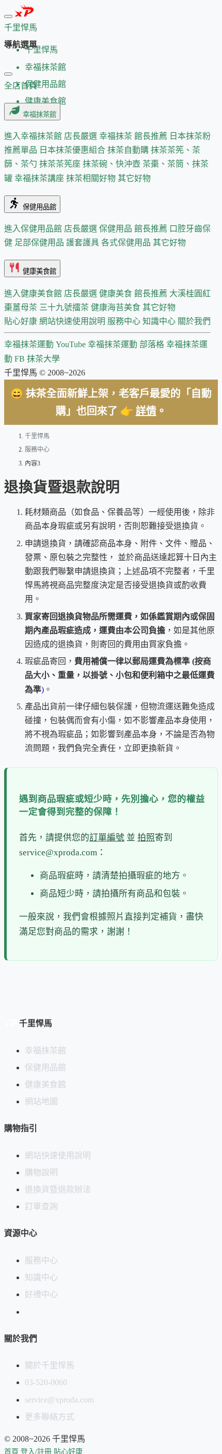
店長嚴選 (81, 136)
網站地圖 (41, 1101)
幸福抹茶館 (38, 114)
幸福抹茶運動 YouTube (46, 344)
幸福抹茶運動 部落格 (127, 344)
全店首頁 (20, 85)
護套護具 (83, 242)
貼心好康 (21, 321)
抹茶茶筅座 (61, 163)
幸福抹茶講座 (40, 178)
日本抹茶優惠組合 (73, 150)
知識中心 (160, 321)
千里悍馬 (37, 436)
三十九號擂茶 (65, 307)
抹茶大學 (43, 358)
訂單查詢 (41, 1206)
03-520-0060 (46, 1382)
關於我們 (194, 321)
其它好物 (134, 178)
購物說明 (41, 1172)
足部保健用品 (40, 242)
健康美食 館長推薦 (134, 293)
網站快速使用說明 (73, 321)
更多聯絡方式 (49, 1416)
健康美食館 (38, 271)
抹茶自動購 (129, 150)
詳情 (146, 411)
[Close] (8, 74)
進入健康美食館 (34, 293)
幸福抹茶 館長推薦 (134, 136)
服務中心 (124, 321)
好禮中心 (41, 1294)
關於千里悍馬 (49, 1365)
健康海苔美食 (116, 307)
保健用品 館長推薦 (134, 228)
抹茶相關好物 (92, 178)
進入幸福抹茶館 (34, 136)
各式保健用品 (127, 242)
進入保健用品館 (34, 228)
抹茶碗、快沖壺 (112, 163)
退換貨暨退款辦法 (58, 1189)
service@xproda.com (59, 1399)
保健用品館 (38, 207)
